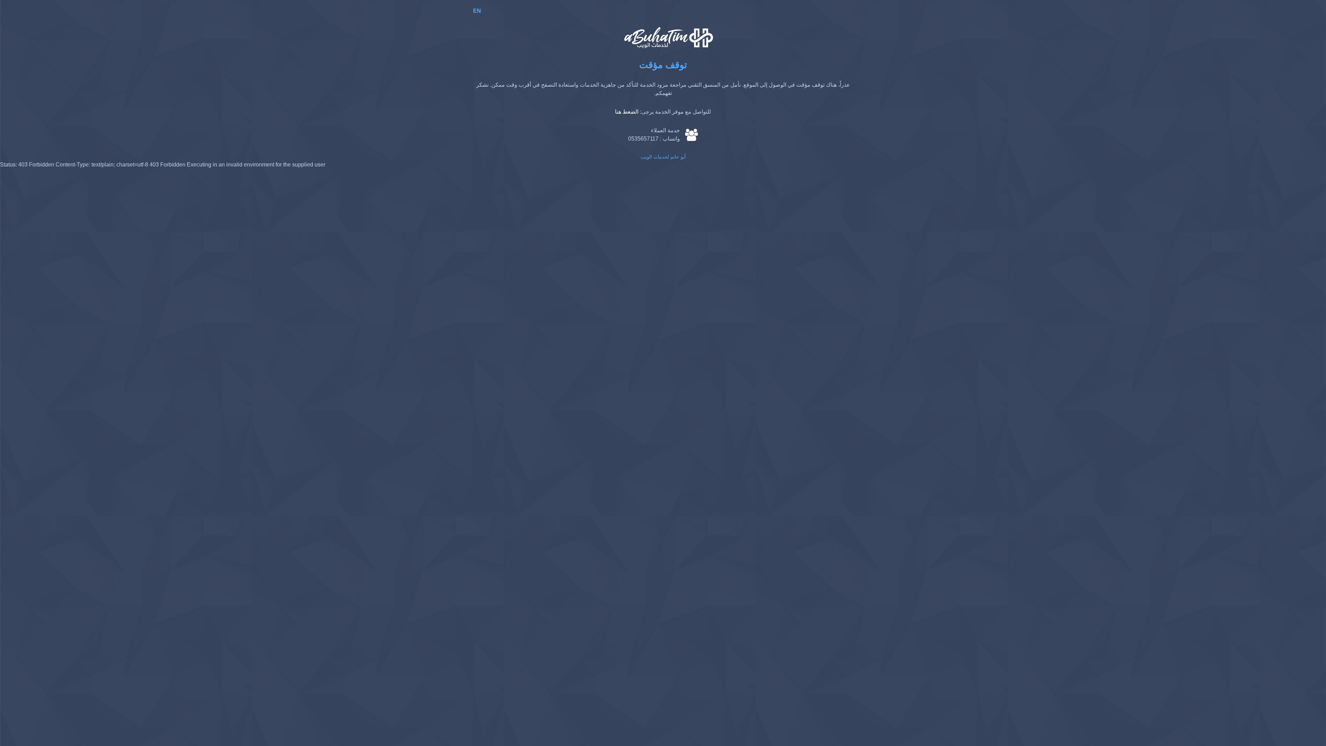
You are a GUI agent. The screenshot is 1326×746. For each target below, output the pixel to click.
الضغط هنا (626, 112)
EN (477, 11)
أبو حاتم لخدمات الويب (663, 157)
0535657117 (643, 139)
